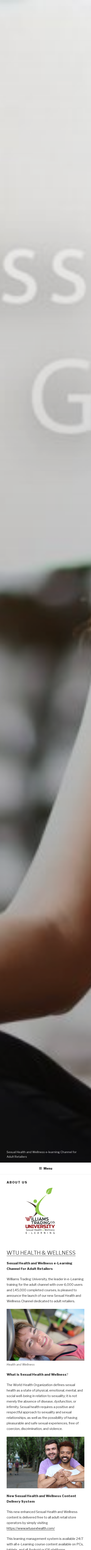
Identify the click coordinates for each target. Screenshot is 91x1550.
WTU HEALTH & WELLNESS (41, 1253)
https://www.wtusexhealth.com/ (31, 1528)
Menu (48, 1168)
